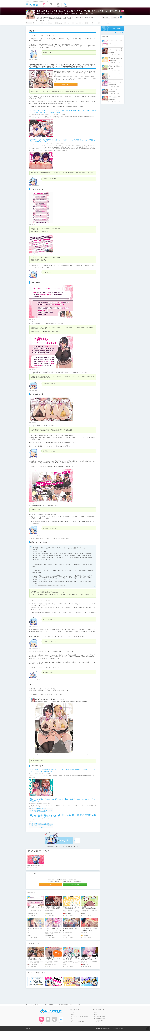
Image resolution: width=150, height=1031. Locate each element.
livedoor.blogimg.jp (36, 59)
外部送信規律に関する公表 (99, 1020)
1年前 (54, 755)
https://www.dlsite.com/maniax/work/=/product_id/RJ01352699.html (50, 585)
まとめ (36, 1004)
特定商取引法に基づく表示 (99, 1016)
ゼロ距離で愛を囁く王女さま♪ (115, 89)
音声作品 (45, 23)
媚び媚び (96, 23)
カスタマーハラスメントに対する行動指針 (80, 1016)
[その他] (123, 17)
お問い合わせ (73, 1020)
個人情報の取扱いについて (99, 1018)
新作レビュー (37, 23)
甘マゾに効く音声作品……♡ (35, 866)
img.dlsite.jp (34, 224)
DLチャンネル (32, 4)
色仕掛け (76, 23)
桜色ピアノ (52, 23)
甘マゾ (89, 23)
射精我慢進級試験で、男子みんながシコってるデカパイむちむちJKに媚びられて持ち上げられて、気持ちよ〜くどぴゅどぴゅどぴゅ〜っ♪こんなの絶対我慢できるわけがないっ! (75, 72)
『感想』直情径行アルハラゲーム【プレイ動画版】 (89, 929)
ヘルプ (72, 1018)
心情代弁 (83, 23)
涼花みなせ (69, 23)
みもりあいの (61, 23)
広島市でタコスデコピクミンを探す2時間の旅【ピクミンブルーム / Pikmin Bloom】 (71, 908)
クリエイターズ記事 (105, 23)
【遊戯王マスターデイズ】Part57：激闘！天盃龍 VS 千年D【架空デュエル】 (89, 908)
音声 (92, 13)
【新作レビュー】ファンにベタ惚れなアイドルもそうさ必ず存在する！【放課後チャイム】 (115, 82)
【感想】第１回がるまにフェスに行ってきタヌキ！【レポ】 (53, 959)
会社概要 (72, 1012)
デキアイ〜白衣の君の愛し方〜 (115, 73)
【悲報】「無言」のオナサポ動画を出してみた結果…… (89, 958)
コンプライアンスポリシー (99, 1021)
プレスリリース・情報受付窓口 (77, 1021)
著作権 (95, 1012)
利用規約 (72, 1014)
